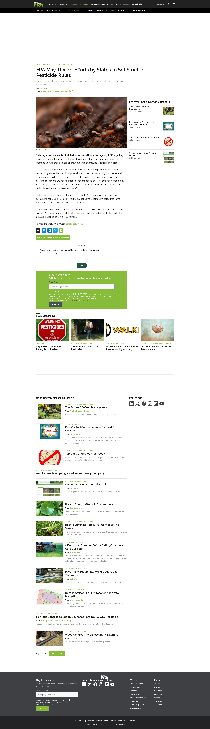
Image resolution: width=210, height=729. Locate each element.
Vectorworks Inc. (77, 600)
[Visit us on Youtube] (161, 403)
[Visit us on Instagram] (150, 403)
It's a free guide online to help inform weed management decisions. (93, 491)
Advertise (90, 721)
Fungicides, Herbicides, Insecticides (156, 343)
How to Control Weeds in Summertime (89, 504)
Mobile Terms (73, 300)
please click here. (74, 223)
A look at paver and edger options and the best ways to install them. (93, 582)
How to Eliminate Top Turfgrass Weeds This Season (92, 526)
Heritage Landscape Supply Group (56, 621)
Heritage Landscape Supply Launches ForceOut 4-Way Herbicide (77, 616)
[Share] (44, 230)
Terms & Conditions (118, 721)
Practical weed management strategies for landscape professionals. (93, 414)
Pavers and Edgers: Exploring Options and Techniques (91, 573)
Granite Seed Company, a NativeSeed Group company (70, 473)
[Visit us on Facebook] (144, 403)
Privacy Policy (87, 300)
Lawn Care (41, 64)
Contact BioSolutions (79, 411)
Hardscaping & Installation (77, 568)
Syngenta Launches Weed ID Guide (143, 154)
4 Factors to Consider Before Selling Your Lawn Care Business (94, 547)
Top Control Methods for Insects (144, 137)
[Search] (168, 4)
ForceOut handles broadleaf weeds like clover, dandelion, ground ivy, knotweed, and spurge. (74, 624)
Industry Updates (72, 424)
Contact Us (79, 721)
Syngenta (74, 488)
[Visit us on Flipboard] (156, 403)
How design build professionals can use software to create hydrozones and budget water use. (95, 604)
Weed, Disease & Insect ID (61, 64)
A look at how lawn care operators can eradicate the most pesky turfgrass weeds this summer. (96, 533)
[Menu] (174, 4)
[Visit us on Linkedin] (131, 403)
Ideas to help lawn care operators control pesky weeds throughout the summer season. (94, 512)
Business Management (74, 542)
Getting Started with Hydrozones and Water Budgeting (92, 594)
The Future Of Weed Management (139, 107)
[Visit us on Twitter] (137, 403)
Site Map (131, 721)
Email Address (55, 282)
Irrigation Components (75, 590)
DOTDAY (73, 638)
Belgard (73, 579)
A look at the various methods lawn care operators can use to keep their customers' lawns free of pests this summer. (95, 458)
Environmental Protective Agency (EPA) (57, 91)
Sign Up (56, 304)
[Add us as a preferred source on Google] (61, 230)
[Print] (38, 230)
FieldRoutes (75, 434)
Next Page (57, 653)
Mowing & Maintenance (116, 343)
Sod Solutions (76, 508)
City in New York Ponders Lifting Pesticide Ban (49, 348)
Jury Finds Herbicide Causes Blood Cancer (156, 348)
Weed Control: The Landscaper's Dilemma (92, 634)
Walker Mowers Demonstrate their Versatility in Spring (122, 348)
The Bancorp (75, 552)
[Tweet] (55, 230)
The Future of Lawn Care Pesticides (84, 348)
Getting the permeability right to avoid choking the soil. (87, 642)
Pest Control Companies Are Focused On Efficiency (142, 123)
